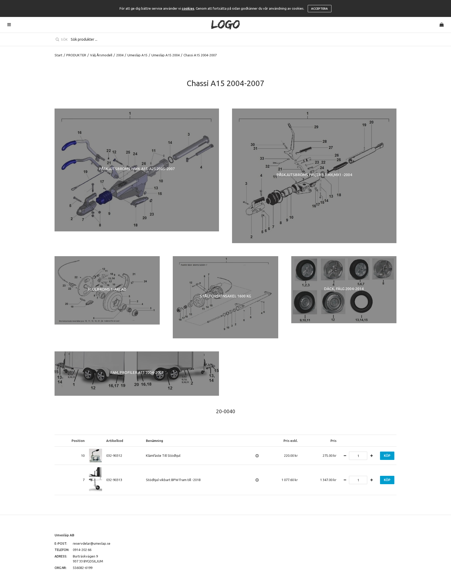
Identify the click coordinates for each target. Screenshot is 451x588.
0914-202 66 (82, 549)
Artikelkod (114, 440)
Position (78, 440)
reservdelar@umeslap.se (91, 543)
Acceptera (319, 8)
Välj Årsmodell (101, 55)
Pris (333, 440)
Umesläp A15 (137, 55)
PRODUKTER (76, 55)
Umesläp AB (64, 535)
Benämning (154, 440)
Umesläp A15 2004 (165, 55)
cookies (188, 8)
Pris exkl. (290, 440)
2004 (119, 55)
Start (58, 55)
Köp (387, 455)
